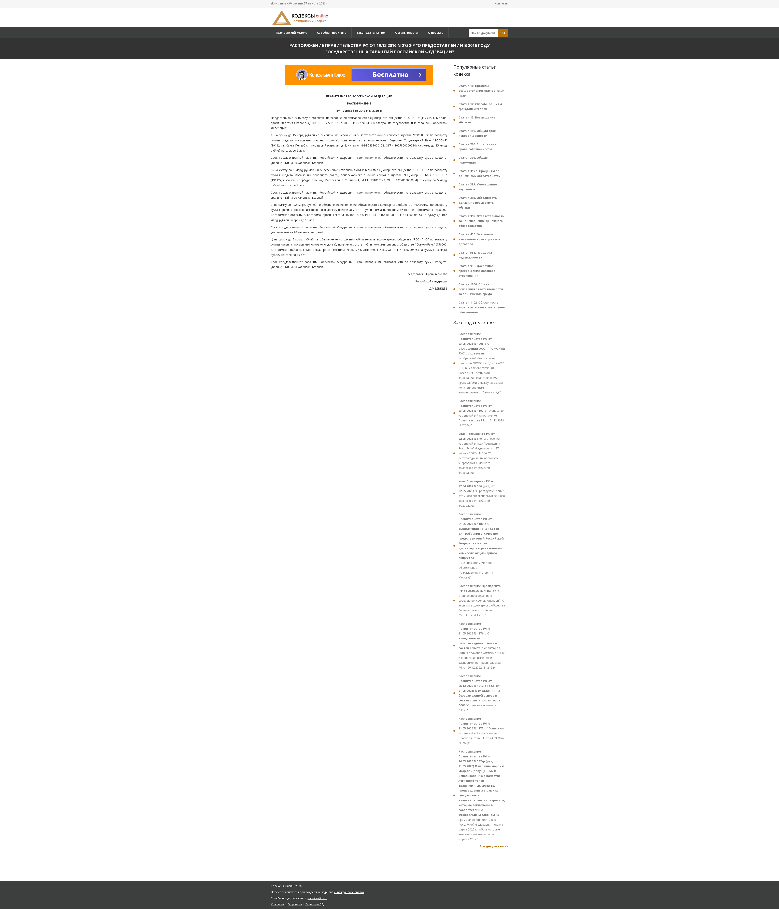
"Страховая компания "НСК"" (479, 693)
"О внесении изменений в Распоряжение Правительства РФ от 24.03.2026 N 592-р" (481, 731)
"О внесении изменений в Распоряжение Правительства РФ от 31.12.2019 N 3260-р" (481, 413)
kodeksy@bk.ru (317, 898)
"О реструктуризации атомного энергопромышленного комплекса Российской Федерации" (481, 493)
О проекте (435, 32)
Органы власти (406, 32)
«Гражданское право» (349, 892)
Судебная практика (331, 32)
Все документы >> (494, 846)
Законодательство (371, 32)
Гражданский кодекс (291, 32)
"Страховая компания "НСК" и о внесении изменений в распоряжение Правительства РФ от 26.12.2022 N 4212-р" (481, 645)
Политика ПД (314, 904)
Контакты (501, 3)
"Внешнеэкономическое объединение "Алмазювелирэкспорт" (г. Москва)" (481, 545)
